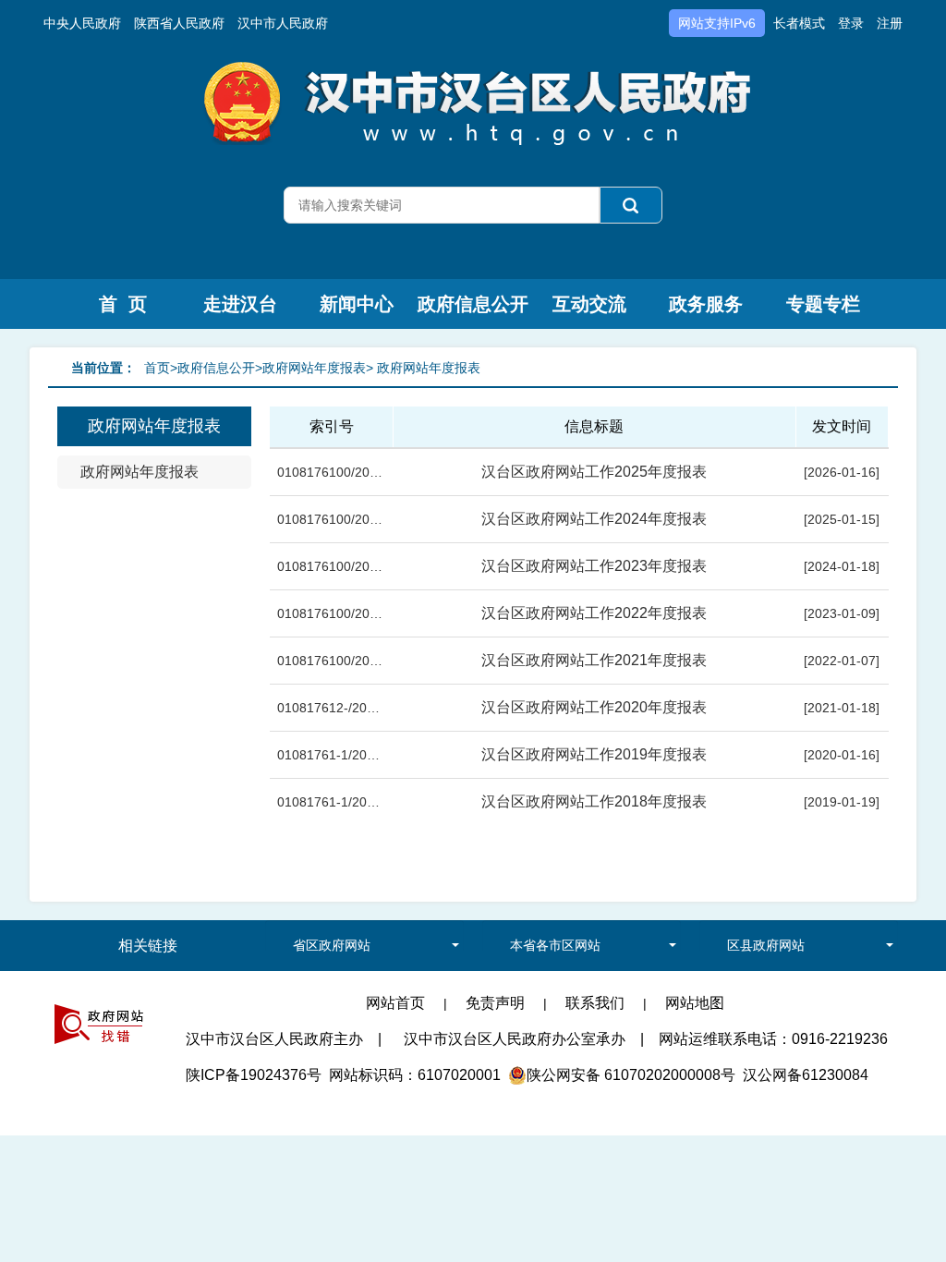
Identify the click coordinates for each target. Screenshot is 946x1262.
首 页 (123, 304)
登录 (851, 23)
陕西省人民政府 (179, 23)
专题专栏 (823, 304)
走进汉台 (240, 304)
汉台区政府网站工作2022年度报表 (594, 613)
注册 (890, 23)
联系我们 (595, 1003)
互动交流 (589, 304)
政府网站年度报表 (139, 471)
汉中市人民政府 (282, 23)
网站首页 (395, 1003)
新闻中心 (357, 304)
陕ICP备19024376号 (253, 1075)
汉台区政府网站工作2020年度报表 (594, 707)
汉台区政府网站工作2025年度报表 (594, 471)
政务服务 (706, 304)
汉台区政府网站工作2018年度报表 (594, 801)
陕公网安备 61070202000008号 (631, 1075)
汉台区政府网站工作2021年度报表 (594, 660)
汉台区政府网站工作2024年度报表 (594, 519)
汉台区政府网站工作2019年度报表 (594, 754)
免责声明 (495, 1003)
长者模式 (799, 23)
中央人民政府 (82, 23)
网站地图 (694, 1003)
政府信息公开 (473, 304)
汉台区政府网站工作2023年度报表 (594, 566)
